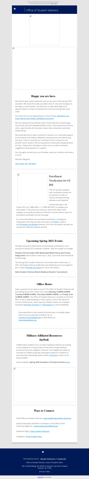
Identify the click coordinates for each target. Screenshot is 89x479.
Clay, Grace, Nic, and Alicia (25, 163)
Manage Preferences (47, 459)
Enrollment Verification (28, 224)
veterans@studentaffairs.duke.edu (57, 418)
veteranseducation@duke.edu (45, 426)
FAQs (57, 222)
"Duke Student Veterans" (39, 431)
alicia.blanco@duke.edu (28, 320)
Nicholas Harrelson (33, 267)
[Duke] (18, 9)
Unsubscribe (61, 459)
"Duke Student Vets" (34, 436)
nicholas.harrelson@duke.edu (30, 317)
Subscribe (40, 477)
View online (53, 3)
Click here (53, 355)
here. (68, 362)
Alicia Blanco (47, 305)
